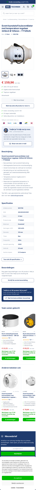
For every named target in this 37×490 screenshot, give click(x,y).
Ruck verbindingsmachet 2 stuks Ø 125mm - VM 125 (10, 334)
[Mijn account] (24, 7)
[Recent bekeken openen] (28, 7)
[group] (18, 54)
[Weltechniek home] (12, 7)
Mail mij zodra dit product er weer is (18, 106)
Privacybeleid (20, 487)
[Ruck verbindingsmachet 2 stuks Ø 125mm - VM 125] (10, 321)
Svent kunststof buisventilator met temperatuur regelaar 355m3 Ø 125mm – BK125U (9, 395)
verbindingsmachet (17, 195)
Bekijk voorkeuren (18, 483)
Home (4, 19)
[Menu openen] (3, 7)
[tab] (5, 74)
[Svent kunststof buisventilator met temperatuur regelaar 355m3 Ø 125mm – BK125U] (10, 380)
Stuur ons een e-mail (19, 143)
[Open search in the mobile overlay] (18, 13)
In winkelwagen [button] (10, 358)
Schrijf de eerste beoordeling (18, 280)
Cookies (13, 487)
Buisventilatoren (22, 19)
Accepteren (18, 478)
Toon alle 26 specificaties (11, 259)
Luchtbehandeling (12, 19)
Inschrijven (18, 454)
